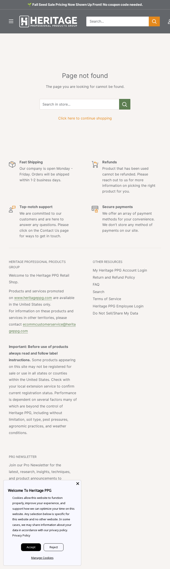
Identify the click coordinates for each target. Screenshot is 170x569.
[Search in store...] (124, 104)
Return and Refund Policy (114, 277)
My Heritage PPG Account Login (120, 270)
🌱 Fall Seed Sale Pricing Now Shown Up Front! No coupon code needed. (85, 4)
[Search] (154, 21)
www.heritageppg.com (33, 297)
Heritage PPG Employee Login (118, 306)
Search (98, 291)
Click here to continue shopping (85, 118)
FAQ (96, 284)
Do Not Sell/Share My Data (115, 313)
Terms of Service (107, 299)
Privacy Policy (21, 535)
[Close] (77, 483)
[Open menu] (11, 21)
